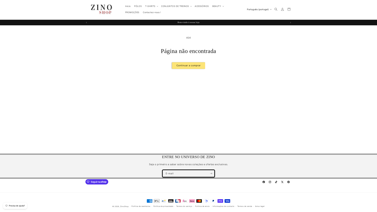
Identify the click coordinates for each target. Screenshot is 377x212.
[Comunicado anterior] (86, 22)
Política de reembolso (141, 206)
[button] (151, 6)
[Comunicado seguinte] (290, 22)
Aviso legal (260, 206)
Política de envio (202, 206)
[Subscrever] (211, 173)
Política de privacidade (163, 206)
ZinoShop (124, 206)
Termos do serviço (184, 206)
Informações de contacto (223, 206)
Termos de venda (244, 206)
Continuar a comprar (188, 65)
